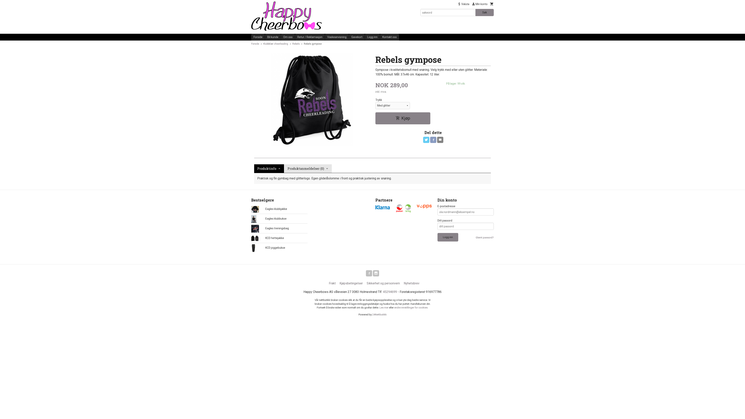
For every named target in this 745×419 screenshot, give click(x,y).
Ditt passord (444, 220)
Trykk (378, 99)
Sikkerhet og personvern (383, 283)
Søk (484, 12)
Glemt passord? (485, 237)
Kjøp (405, 118)
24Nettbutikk (379, 314)
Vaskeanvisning (337, 37)
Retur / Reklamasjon (309, 37)
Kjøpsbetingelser (351, 283)
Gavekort (356, 37)
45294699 (390, 292)
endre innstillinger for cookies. (411, 307)
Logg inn (372, 37)
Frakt (332, 283)
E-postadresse (446, 206)
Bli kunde (272, 37)
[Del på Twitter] (426, 140)
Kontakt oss (389, 37)
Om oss (288, 37)
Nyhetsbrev (411, 283)
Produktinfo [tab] (266, 168)
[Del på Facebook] (433, 140)
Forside (258, 37)
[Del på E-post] (440, 140)
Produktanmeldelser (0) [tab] (306, 168)
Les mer (384, 307)
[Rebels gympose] (312, 99)
